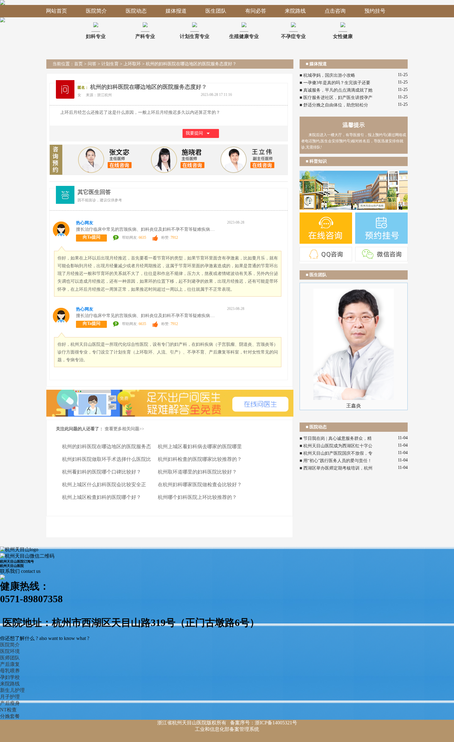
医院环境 (10, 651)
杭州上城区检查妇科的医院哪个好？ (101, 497)
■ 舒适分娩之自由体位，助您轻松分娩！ (334, 106)
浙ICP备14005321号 (276, 722)
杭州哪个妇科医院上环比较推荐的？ (197, 497)
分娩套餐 (10, 716)
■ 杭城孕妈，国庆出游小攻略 (327, 75)
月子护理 (10, 696)
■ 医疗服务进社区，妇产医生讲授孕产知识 (336, 98)
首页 (78, 64)
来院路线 (10, 683)
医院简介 (10, 644)
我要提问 (194, 133)
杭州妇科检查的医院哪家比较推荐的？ (200, 459)
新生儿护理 (12, 690)
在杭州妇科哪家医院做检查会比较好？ (200, 484)
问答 (92, 64)
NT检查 (8, 709)
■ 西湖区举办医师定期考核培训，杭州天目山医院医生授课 (336, 469)
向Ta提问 (91, 237)
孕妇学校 (10, 677)
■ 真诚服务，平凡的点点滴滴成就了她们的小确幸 (336, 91)
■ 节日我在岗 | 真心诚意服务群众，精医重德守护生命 (336, 439)
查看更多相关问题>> (124, 429)
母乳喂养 (10, 670)
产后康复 (10, 664)
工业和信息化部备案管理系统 (227, 729)
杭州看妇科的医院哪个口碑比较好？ (101, 471)
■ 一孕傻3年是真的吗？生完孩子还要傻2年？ (335, 83)
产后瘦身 (10, 703)
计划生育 (110, 64)
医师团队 (10, 657)
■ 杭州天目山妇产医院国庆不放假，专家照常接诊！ (336, 454)
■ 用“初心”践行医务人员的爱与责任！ (336, 460)
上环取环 (132, 64)
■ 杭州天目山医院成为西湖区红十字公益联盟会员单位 (336, 447)
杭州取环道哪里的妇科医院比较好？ (197, 471)
